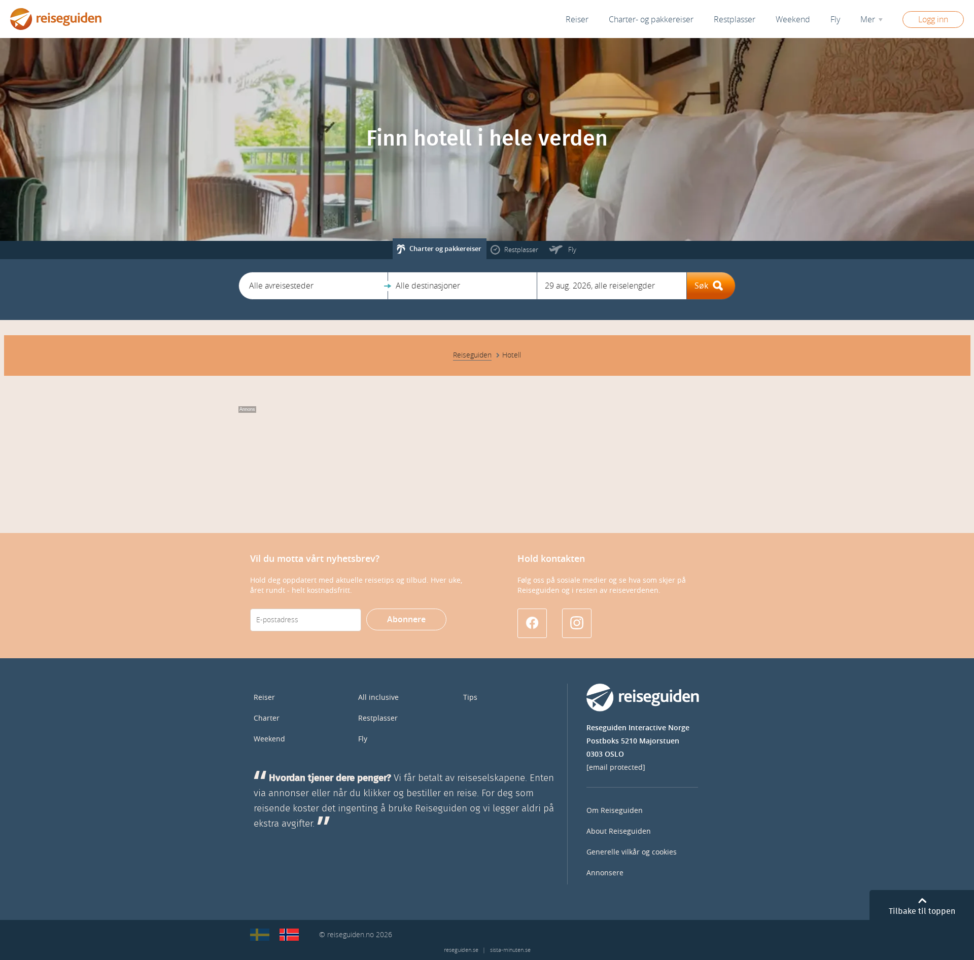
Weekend (793, 19)
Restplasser (378, 718)
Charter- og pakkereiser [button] (651, 19)
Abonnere (406, 619)
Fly (362, 739)
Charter (267, 718)
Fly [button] (835, 19)
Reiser (577, 19)
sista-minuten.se (510, 950)
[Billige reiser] (289, 935)
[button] (313, 286)
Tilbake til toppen (922, 911)
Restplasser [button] (734, 19)
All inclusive (378, 697)
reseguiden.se (461, 950)
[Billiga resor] (259, 935)
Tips (470, 697)
